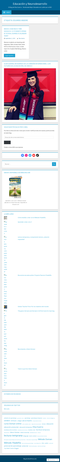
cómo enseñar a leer (26, 424)
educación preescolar (11, 427)
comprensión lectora (37, 420)
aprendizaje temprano (36, 418)
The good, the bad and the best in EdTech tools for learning (36, 311)
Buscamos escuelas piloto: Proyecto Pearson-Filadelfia (34, 275)
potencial (51, 443)
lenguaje (25, 436)
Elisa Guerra (22, 38)
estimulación (6, 432)
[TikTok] (37, 155)
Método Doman (45, 439)
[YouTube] (33, 155)
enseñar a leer (31, 430)
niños (43, 443)
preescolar (25, 446)
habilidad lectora (33, 432)
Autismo (44, 418)
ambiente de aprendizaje (10, 418)
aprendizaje (27, 418)
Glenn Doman (15, 432)
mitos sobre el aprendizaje (31, 439)
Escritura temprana (43, 430)
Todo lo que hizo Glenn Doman (27, 369)
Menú (8, 12)
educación (49, 424)
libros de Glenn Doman (42, 436)
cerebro (7, 420)
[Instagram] (26, 155)
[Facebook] (22, 155)
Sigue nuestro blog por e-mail (16, 127)
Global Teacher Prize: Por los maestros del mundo (33, 306)
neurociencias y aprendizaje (27, 443)
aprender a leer (20, 418)
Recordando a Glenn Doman (26, 349)
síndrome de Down (41, 446)
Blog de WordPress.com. (30, 458)
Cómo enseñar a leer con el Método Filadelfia (32, 217)
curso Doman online (12, 423)
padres (46, 443)
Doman (44, 424)
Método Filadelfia (12, 442)
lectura (39, 432)
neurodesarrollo (37, 443)
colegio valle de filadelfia (24, 421)
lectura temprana (13, 435)
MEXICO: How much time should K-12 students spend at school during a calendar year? (15, 32)
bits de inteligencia (51, 418)
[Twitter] (30, 155)
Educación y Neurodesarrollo (30, 4)
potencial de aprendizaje (12, 446)
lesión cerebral (32, 436)
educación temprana (26, 427)
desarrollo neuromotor (36, 424)
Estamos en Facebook (12, 394)
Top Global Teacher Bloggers (11, 448)
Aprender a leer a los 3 (25, 222)
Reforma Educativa (33, 446)
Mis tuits (6, 409)
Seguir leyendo (9, 55)
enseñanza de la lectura (23, 430)
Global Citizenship (24, 432)
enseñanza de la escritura (10, 430)
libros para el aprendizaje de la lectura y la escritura (15, 439)
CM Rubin (14, 421)
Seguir (7, 142)
